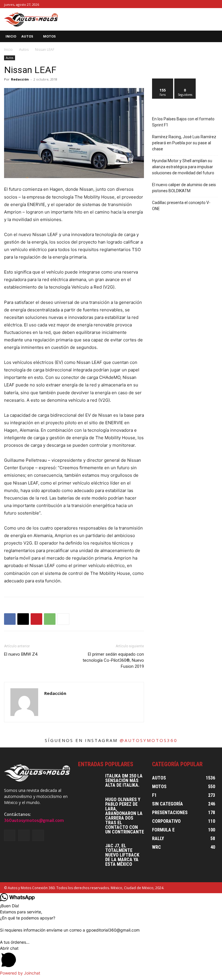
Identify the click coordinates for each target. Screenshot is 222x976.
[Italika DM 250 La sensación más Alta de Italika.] (89, 782)
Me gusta (163, 80)
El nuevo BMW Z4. (21, 654)
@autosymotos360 (148, 740)
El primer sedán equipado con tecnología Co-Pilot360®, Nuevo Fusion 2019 (113, 660)
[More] (63, 619)
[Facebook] (201, 4)
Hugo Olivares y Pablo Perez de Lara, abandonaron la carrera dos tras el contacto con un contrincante (124, 816)
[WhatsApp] (50, 619)
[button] (213, 36)
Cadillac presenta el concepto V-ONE (181, 205)
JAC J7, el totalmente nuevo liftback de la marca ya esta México (122, 855)
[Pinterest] (36, 619)
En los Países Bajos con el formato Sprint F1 (183, 122)
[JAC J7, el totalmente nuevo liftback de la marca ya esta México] (89, 852)
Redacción (20, 79)
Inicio (8, 49)
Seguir (185, 80)
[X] (214, 4)
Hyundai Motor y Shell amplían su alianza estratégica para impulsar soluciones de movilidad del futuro (183, 166)
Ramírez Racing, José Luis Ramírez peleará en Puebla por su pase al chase (184, 142)
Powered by (20, 973)
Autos (24, 49)
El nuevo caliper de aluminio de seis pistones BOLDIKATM (184, 187)
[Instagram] (208, 4)
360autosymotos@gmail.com (34, 820)
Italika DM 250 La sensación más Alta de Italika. (124, 780)
